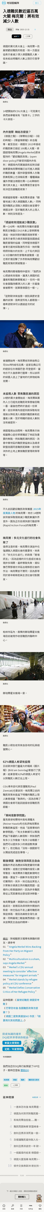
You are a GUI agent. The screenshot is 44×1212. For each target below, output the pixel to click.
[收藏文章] (35, 29)
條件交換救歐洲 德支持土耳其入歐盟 (27, 1166)
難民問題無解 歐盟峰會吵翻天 (27, 1127)
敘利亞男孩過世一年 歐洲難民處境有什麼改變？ (27, 1146)
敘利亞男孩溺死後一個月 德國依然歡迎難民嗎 (27, 1133)
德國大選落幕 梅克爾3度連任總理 (27, 1159)
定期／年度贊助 (13, 1049)
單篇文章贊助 (12, 1043)
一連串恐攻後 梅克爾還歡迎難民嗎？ (27, 1107)
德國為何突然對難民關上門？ (27, 1113)
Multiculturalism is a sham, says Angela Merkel (21, 961)
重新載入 (22, 1197)
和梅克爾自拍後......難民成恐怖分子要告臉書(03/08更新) (26, 1120)
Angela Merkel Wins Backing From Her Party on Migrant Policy (22, 951)
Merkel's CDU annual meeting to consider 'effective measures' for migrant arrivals (20, 971)
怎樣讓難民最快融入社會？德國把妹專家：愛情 (27, 1140)
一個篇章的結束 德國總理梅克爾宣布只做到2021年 (27, 1153)
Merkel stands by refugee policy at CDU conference (20, 981)
